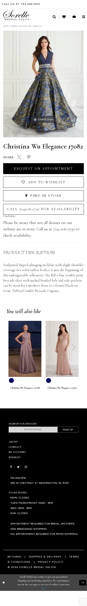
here (43, 588)
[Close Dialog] (3, 582)
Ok (82, 582)
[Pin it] (28, 157)
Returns (14, 557)
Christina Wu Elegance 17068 (25, 388)
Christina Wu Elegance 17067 (62, 388)
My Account (17, 452)
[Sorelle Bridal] (16, 15)
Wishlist (14, 457)
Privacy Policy (50, 562)
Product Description (29, 252)
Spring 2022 (37, 26)
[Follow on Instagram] (26, 467)
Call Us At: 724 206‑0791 (21, 4)
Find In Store (45, 196)
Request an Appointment (43, 169)
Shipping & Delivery (45, 557)
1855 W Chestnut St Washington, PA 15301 (39, 483)
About (13, 441)
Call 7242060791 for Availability (43, 209)
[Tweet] (19, 157)
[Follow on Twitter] (18, 467)
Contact (15, 447)
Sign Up (68, 430)
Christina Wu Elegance (20, 26)
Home (5, 26)
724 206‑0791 (18, 478)
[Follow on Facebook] (11, 467)
